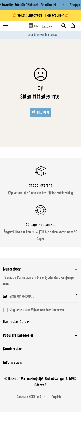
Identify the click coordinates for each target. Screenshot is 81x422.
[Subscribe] (73, 295)
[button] (73, 26)
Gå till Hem (40, 112)
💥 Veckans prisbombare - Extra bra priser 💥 (40, 15)
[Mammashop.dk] (40, 25)
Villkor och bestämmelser (47, 310)
